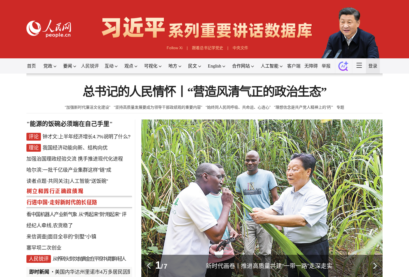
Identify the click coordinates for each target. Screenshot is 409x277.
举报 (326, 66)
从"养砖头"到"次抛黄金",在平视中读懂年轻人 (89, 259)
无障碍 (311, 66)
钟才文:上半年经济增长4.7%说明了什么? (86, 136)
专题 (340, 107)
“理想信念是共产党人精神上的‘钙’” (303, 107)
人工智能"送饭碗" (89, 181)
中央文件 (240, 48)
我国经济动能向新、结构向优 (75, 148)
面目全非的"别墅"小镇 (72, 236)
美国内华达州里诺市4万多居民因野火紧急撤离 (104, 272)
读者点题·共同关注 (47, 181)
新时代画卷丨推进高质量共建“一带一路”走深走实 (269, 266)
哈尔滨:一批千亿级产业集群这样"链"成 (68, 170)
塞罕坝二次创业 (43, 248)
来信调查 (36, 236)
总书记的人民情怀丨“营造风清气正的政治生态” (204, 92)
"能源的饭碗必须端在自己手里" (69, 123)
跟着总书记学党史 (207, 48)
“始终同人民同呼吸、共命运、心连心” (238, 107)
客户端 (293, 66)
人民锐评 (90, 66)
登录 (372, 66)
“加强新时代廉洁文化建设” (87, 107)
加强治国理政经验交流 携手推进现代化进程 (74, 159)
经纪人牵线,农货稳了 (49, 225)
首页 (31, 66)
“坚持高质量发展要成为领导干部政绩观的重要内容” (158, 107)
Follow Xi (175, 48)
